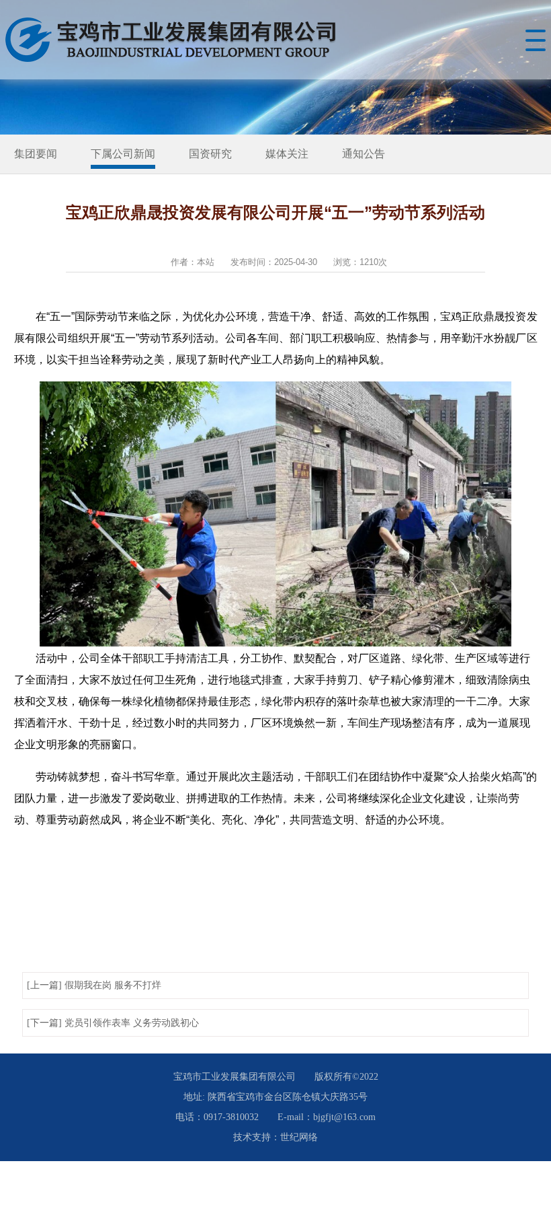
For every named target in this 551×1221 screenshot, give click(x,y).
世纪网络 (299, 1137)
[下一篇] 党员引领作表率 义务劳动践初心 (113, 1023)
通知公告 (363, 153)
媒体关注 (286, 153)
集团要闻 (35, 153)
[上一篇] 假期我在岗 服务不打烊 (94, 985)
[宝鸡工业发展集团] (173, 39)
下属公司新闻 (123, 153)
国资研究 (210, 153)
